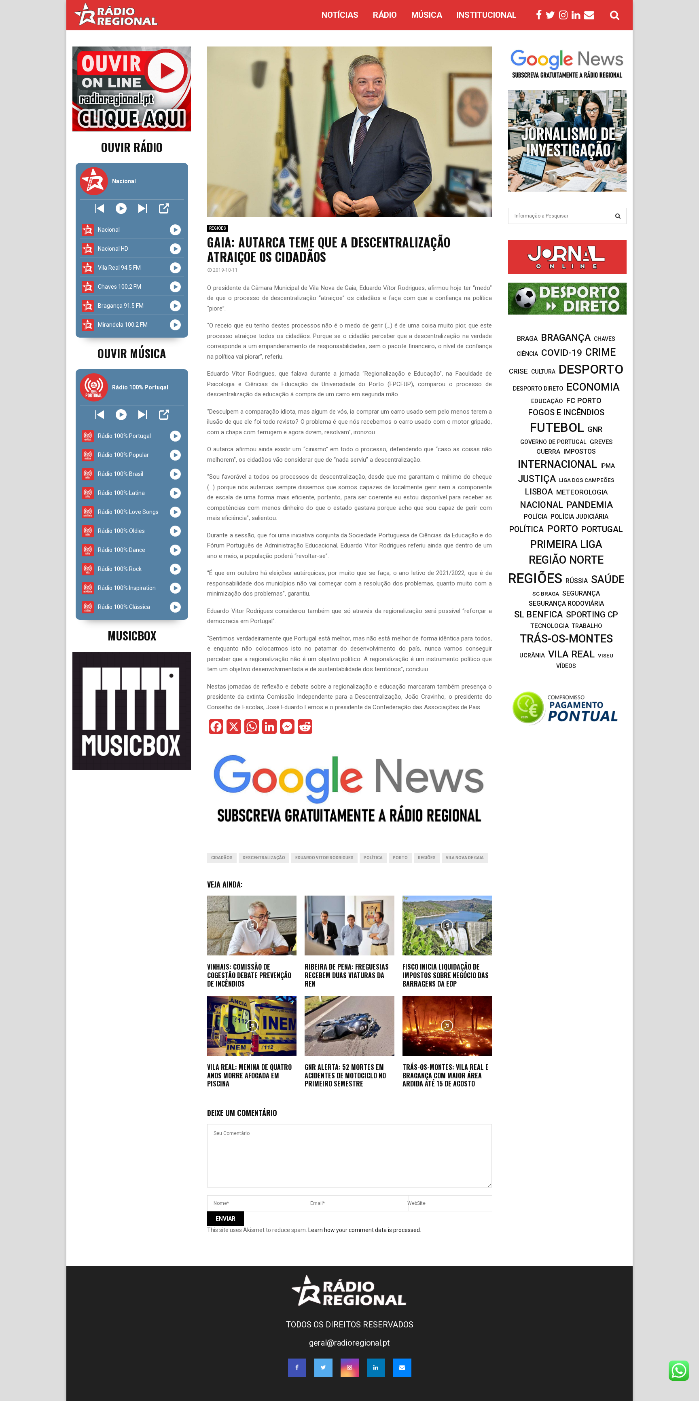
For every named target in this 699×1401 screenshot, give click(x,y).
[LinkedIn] (578, 15)
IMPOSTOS (579, 451)
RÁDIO (385, 15)
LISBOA (539, 492)
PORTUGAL (602, 529)
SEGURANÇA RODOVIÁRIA (566, 603)
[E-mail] (591, 15)
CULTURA (543, 371)
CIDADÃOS (222, 858)
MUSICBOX (132, 635)
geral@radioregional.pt (349, 1343)
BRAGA (527, 338)
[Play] (121, 208)
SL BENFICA (538, 614)
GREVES (601, 442)
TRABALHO (587, 626)
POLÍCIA (535, 516)
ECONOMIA (593, 387)
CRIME (600, 352)
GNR (594, 429)
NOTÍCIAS (340, 15)
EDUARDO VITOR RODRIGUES (324, 858)
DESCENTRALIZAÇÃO (264, 858)
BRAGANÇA (566, 337)
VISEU (605, 656)
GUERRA (548, 451)
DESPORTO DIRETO (538, 388)
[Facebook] (541, 15)
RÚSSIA (577, 581)
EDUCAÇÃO (547, 401)
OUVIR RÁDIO (132, 147)
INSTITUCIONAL (487, 15)
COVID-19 (561, 352)
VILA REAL (571, 654)
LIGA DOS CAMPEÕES (586, 480)
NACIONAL (541, 505)
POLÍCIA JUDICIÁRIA (579, 516)
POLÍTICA (373, 858)
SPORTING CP (592, 614)
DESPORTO (591, 369)
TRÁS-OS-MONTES (566, 638)
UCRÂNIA (532, 655)
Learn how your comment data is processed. (364, 1230)
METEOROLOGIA (582, 492)
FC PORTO (584, 400)
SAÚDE (608, 579)
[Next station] (99, 208)
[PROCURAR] (618, 216)
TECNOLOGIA (549, 626)
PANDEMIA (589, 504)
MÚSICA (426, 15)
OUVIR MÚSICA (131, 353)
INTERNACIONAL (557, 464)
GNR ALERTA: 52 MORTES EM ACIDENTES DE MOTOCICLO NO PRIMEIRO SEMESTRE (345, 1075)
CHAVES (604, 339)
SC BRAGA (545, 593)
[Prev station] (142, 208)
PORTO (400, 858)
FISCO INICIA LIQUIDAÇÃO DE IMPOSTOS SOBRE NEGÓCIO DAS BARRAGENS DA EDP (445, 975)
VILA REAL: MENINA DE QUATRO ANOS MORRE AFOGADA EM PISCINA (249, 1075)
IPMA (607, 465)
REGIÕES (217, 228)
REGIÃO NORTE (566, 560)
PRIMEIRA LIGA (566, 544)
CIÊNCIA (527, 354)
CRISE (518, 371)
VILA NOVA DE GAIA (465, 858)
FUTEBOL (557, 427)
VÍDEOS (566, 666)
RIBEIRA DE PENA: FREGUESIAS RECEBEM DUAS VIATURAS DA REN (347, 975)
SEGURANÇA (581, 593)
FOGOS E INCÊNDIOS (566, 412)
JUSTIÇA (537, 478)
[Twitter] (552, 15)
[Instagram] (565, 15)
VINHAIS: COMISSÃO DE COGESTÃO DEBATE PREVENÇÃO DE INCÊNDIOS (249, 975)
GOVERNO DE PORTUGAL (553, 442)
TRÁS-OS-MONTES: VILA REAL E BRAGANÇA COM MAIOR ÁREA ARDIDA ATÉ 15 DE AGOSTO (445, 1075)
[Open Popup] (164, 208)
